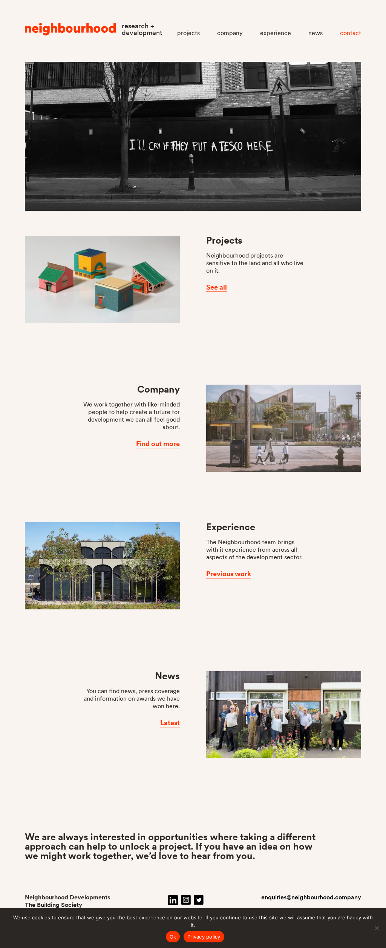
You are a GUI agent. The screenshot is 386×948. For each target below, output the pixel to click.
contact (350, 33)
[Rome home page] (70, 33)
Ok (173, 937)
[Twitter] (199, 900)
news (315, 33)
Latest (170, 723)
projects (188, 33)
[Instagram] (186, 900)
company (230, 33)
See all (216, 287)
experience (275, 33)
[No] (376, 928)
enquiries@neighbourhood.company (311, 897)
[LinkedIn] (173, 900)
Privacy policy (204, 937)
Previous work (228, 574)
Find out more (158, 444)
